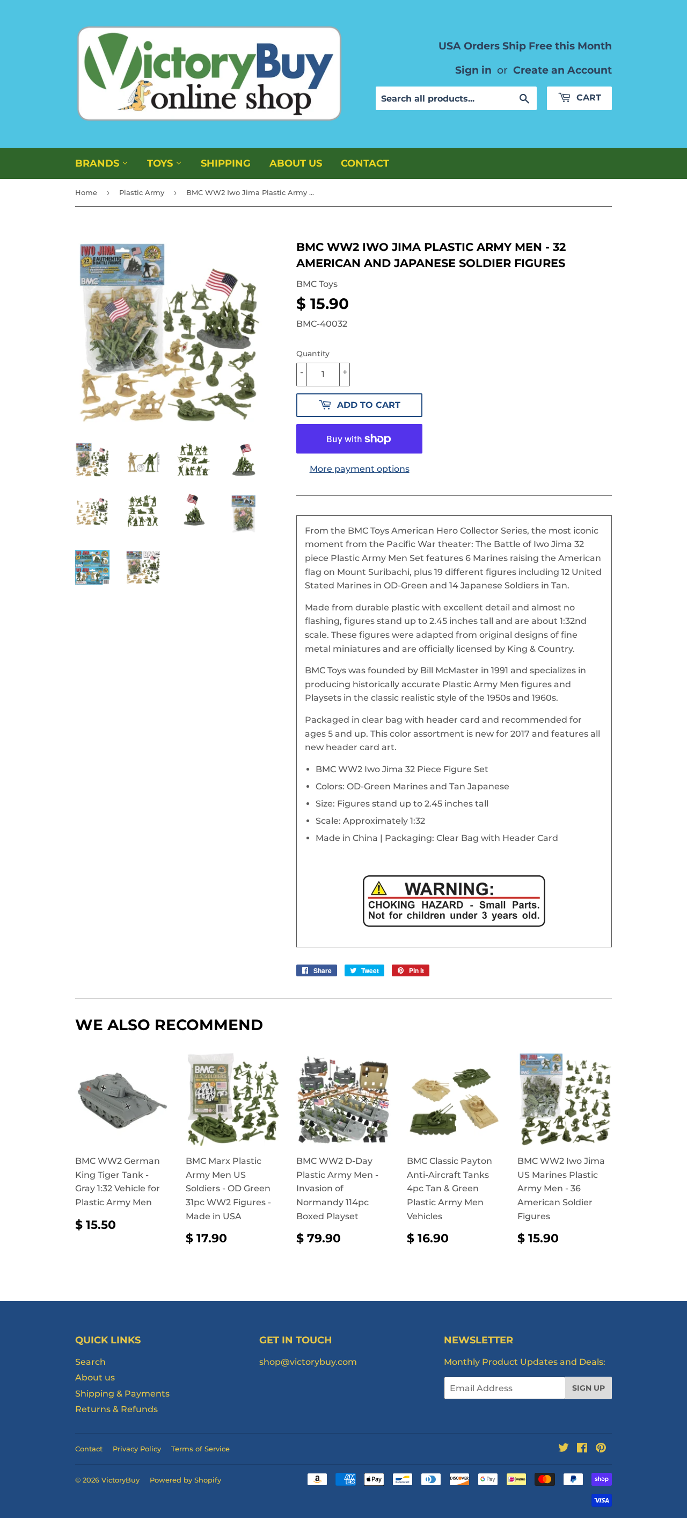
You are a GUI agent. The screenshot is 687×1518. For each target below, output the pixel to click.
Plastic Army (141, 192)
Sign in (473, 69)
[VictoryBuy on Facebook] (582, 1449)
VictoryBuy (120, 1480)
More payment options (360, 469)
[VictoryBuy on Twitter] (563, 1449)
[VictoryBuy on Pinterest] (600, 1449)
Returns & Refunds (116, 1409)
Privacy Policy (137, 1448)
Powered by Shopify (185, 1480)
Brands (98, 163)
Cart (587, 97)
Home (86, 192)
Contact (365, 163)
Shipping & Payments (122, 1393)
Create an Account (562, 69)
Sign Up (588, 1388)
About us (295, 163)
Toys (161, 163)
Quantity (313, 353)
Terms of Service (200, 1448)
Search (90, 1362)
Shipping (226, 163)
